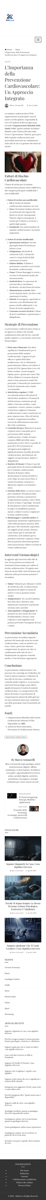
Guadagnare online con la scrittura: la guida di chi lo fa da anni (21, 1134)
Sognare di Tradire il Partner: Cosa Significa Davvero (19, 1064)
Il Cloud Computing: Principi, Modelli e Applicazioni (28, 798)
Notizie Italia (10, 997)
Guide (7, 985)
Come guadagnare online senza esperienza (23, 1127)
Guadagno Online (12, 979)
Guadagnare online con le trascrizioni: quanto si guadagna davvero (21, 1120)
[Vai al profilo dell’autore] (23, 750)
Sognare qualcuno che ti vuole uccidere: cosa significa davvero (23, 947)
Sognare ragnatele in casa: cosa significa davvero (23, 865)
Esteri (7, 973)
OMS (23, 724)
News (7, 991)
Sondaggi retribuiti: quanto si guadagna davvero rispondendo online (21, 1112)
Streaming (9, 1014)
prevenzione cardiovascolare (16, 737)
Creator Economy (12, 967)
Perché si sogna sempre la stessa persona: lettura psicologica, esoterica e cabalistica (23, 906)
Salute (7, 62)
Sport (7, 1008)
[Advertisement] (28, 18)
